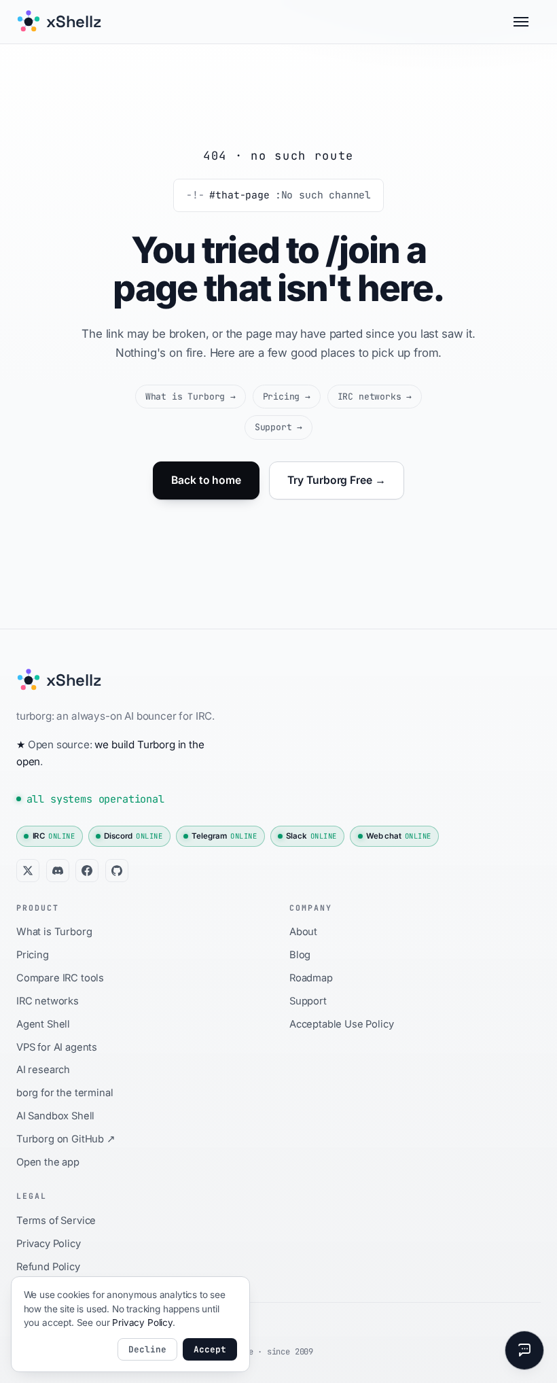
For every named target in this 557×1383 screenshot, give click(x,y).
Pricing (286, 396)
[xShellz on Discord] (57, 870)
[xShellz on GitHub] (116, 870)
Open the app (47, 1162)
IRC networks (375, 396)
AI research (43, 1070)
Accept (210, 1349)
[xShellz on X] (27, 870)
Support (278, 427)
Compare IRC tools (60, 978)
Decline (147, 1349)
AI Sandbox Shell (55, 1116)
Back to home (206, 480)
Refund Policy (48, 1267)
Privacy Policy (48, 1244)
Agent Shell (43, 1024)
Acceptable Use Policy (341, 1024)
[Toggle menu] (527, 21)
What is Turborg (190, 396)
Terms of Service (56, 1220)
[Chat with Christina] (524, 1350)
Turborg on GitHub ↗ (65, 1139)
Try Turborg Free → (336, 480)
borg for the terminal (64, 1093)
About (303, 932)
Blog (299, 955)
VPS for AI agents (56, 1047)
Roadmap (311, 978)
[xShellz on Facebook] (86, 870)
